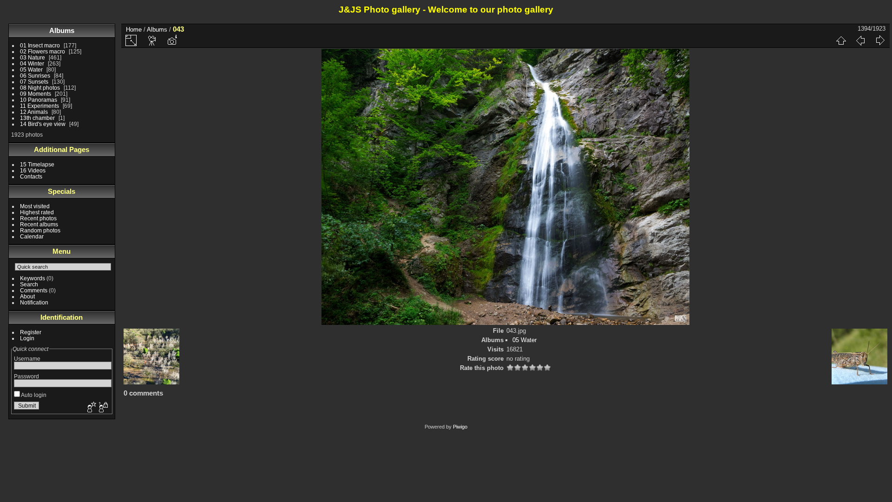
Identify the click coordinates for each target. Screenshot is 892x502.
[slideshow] (152, 40)
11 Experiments (39, 106)
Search (29, 284)
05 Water (31, 69)
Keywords (32, 278)
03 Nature (32, 57)
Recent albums (39, 224)
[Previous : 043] (860, 40)
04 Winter (32, 63)
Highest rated (37, 212)
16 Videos (33, 170)
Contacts (31, 176)
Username (27, 359)
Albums (61, 30)
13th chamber (37, 118)
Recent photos (38, 218)
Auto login (33, 395)
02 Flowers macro (42, 51)
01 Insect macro (40, 45)
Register (30, 332)
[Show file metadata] (172, 40)
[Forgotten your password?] (103, 408)
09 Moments (35, 94)
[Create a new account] (91, 408)
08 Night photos (40, 88)
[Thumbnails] (841, 40)
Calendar (32, 236)
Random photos (40, 230)
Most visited (35, 206)
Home (134, 29)
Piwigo (460, 426)
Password (26, 376)
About (27, 296)
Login (27, 338)
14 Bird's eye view (43, 124)
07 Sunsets (34, 82)
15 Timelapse (37, 164)
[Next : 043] (880, 40)
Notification (34, 302)
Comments (33, 290)
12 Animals (34, 112)
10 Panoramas (38, 100)
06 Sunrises (35, 76)
